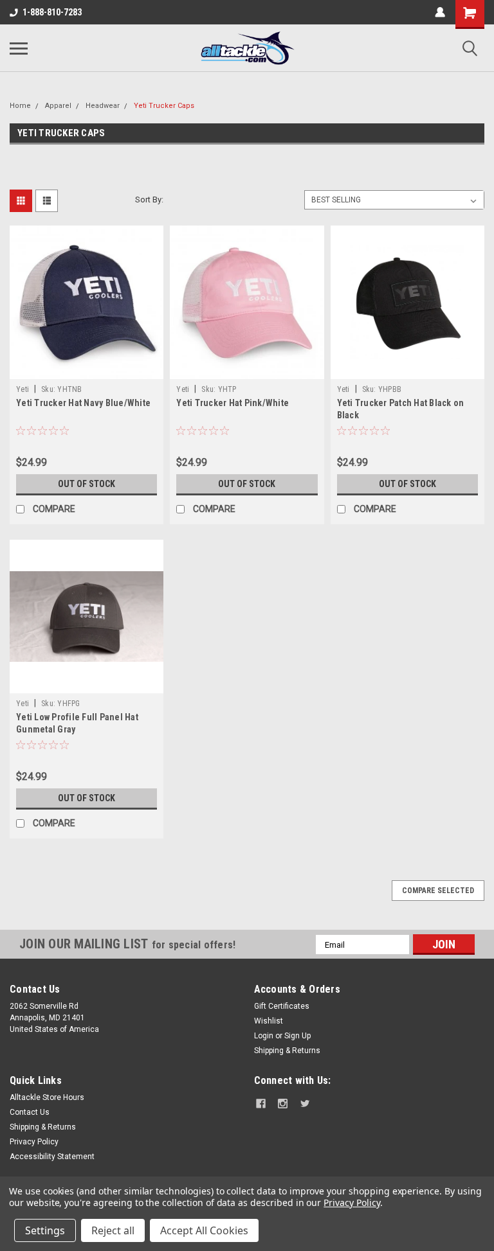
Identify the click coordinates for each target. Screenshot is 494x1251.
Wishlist (268, 1020)
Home (20, 106)
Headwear (103, 106)
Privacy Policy (34, 1141)
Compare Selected (438, 890)
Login (263, 1035)
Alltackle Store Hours (47, 1097)
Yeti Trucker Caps (164, 106)
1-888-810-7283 (52, 12)
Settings (45, 1230)
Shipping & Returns (287, 1050)
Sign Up (297, 1035)
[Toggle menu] (19, 48)
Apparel (58, 106)
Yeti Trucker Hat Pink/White (232, 403)
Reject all (112, 1230)
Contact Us (30, 1112)
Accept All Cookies (204, 1230)
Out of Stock (86, 484)
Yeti (22, 389)
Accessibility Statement (52, 1156)
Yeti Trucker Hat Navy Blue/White (83, 403)
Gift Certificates (281, 1006)
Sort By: (149, 199)
